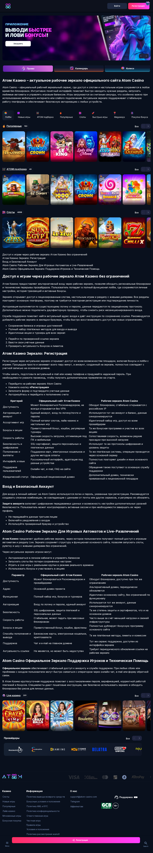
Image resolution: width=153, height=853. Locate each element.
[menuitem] (12, 796)
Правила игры (33, 825)
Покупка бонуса (139, 117)
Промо (30, 68)
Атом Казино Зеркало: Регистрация (23, 258)
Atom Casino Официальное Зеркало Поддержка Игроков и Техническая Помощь (51, 268)
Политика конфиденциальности (43, 811)
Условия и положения (38, 829)
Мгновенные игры (12, 816)
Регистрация (138, 6)
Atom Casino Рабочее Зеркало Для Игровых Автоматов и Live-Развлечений (47, 265)
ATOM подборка (45, 117)
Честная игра (33, 820)
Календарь (81, 68)
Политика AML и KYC (37, 806)
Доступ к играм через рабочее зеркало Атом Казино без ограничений (44, 254)
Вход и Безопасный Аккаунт (19, 261)
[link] (16, 749)
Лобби (8, 117)
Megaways (119, 117)
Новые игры (24, 117)
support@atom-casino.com (83, 796)
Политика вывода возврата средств (46, 796)
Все (137, 126)
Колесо (130, 68)
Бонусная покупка (12, 820)
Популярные (66, 117)
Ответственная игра (37, 816)
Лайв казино (9, 811)
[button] (141, 56)
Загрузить (18, 43)
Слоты (82, 117)
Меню (7, 846)
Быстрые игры (100, 117)
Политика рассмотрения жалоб (43, 834)
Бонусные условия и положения (43, 801)
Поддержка (126, 797)
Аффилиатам (76, 806)
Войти (117, 6)
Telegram (75, 801)
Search (145, 846)
